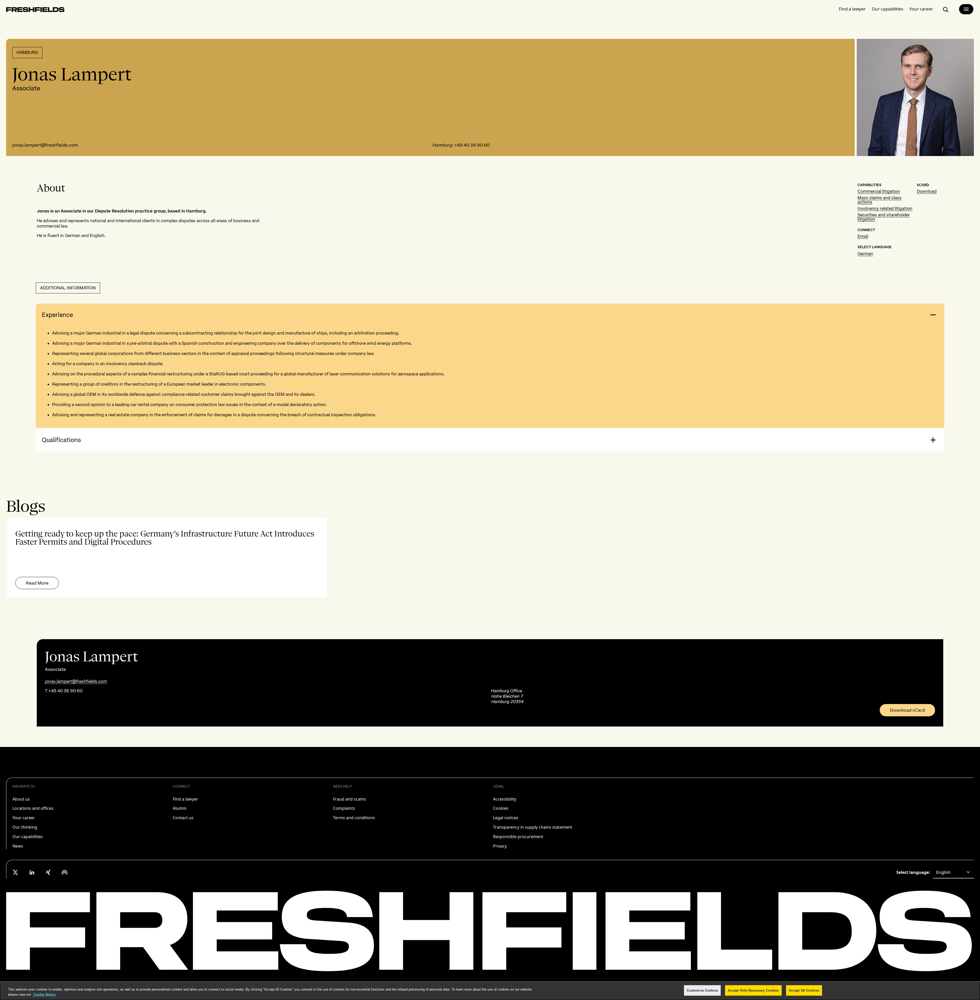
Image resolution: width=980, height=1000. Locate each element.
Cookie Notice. (44, 994)
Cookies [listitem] (500, 808)
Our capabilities (887, 9)
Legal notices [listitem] (505, 817)
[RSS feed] (65, 872)
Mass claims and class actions (879, 200)
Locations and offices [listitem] (33, 808)
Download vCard (907, 710)
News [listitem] (18, 846)
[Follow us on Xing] (48, 872)
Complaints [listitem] (344, 808)
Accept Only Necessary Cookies (753, 990)
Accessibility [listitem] (504, 799)
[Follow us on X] (16, 872)
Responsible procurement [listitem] (518, 836)
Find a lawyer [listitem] (185, 799)
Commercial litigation (878, 191)
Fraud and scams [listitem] (349, 799)
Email (862, 236)
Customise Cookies (702, 990)
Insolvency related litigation (884, 208)
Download (927, 191)
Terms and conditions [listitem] (354, 817)
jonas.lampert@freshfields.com (45, 145)
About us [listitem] (21, 799)
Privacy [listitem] (500, 846)
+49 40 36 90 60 (472, 145)
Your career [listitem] (24, 817)
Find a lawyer (852, 9)
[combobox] (953, 872)
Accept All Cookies (804, 990)
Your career (921, 9)
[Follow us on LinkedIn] (32, 872)
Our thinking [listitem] (25, 827)
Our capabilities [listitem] (28, 836)
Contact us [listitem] (183, 817)
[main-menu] (966, 9)
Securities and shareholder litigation (883, 217)
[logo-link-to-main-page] (35, 10)
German (865, 253)
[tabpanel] (490, 557)
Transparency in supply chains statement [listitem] (532, 827)
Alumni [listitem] (179, 808)
